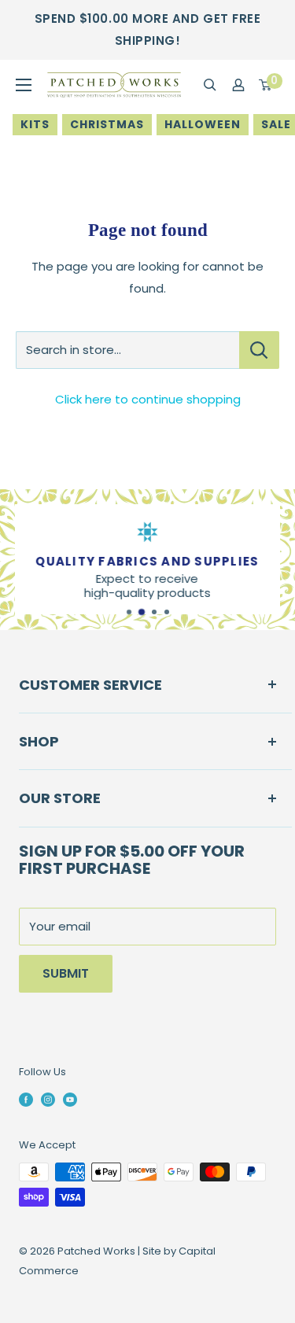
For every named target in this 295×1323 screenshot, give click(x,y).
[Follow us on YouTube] (70, 1098)
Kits (35, 124)
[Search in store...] (259, 350)
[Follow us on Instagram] (48, 1098)
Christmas (107, 124)
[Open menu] (23, 85)
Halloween (202, 124)
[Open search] (210, 85)
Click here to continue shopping (148, 399)
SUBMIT (65, 973)
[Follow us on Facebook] (26, 1098)
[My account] (238, 85)
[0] (265, 85)
